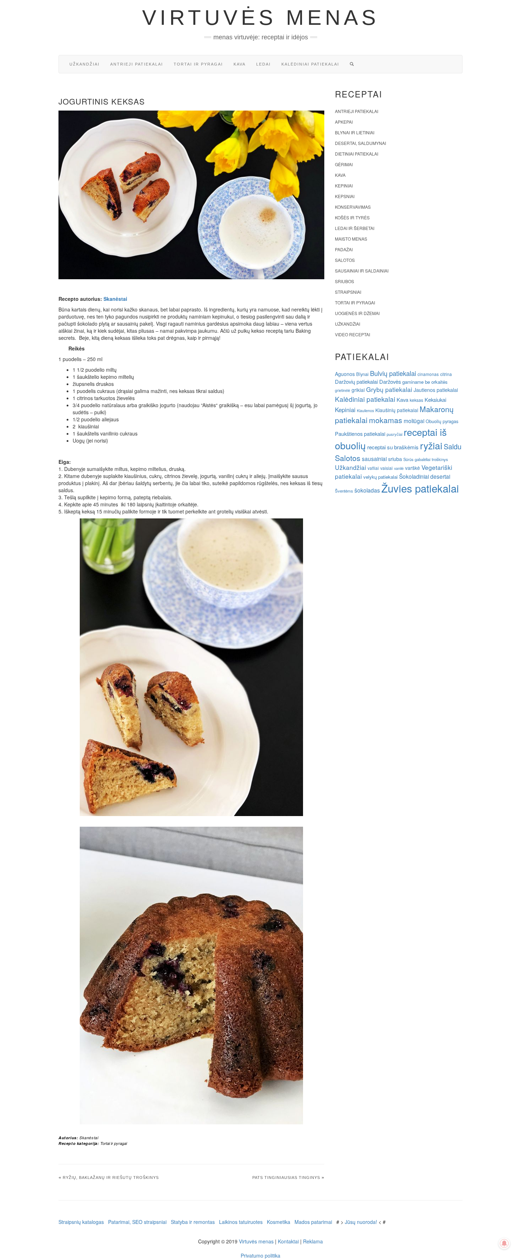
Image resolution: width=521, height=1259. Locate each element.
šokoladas (367, 490)
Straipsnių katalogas (81, 1221)
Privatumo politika (260, 1255)
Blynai (362, 374)
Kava (240, 64)
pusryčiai (394, 434)
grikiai (358, 389)
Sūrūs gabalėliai (416, 459)
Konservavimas (353, 207)
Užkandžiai (84, 64)
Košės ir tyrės (352, 217)
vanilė (399, 468)
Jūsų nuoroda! (361, 1221)
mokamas (385, 420)
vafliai (373, 468)
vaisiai (386, 468)
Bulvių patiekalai (393, 373)
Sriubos (344, 281)
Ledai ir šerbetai (354, 228)
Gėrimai (344, 164)
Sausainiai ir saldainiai (361, 271)
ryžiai (431, 445)
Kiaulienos (365, 410)
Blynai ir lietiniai (354, 132)
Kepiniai (344, 185)
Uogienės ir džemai (357, 313)
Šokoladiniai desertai (424, 476)
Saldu (452, 446)
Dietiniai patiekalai (356, 154)
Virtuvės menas (260, 17)
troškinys (440, 459)
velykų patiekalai (380, 476)
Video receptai (352, 334)
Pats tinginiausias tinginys (286, 1177)
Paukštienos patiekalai (360, 433)
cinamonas (428, 374)
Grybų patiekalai (389, 389)
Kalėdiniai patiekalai (310, 64)
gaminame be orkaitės (425, 381)
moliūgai (414, 421)
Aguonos (345, 373)
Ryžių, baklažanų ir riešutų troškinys (111, 1177)
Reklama (313, 1241)
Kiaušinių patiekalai (396, 410)
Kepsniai (344, 196)
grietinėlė (342, 390)
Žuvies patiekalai (420, 487)
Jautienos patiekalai (436, 389)
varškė (412, 467)
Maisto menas (351, 239)
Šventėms (344, 491)
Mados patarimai (313, 1221)
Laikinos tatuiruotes (241, 1221)
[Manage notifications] (504, 1243)
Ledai (263, 64)
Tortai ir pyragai (198, 64)
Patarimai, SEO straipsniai (137, 1221)
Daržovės (390, 381)
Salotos (345, 260)
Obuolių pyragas (442, 421)
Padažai (344, 249)
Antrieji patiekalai (136, 64)
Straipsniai (348, 292)
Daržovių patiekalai (356, 381)
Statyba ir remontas (193, 1221)
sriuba (395, 458)
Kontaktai (288, 1241)
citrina (446, 374)
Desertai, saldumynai (360, 143)
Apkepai (344, 122)
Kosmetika (278, 1221)
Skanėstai (115, 298)
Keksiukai (435, 399)
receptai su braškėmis (393, 447)
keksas (416, 400)
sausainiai (374, 458)
